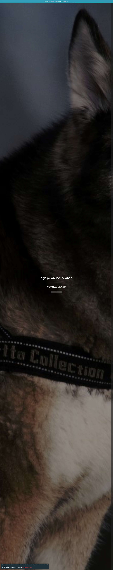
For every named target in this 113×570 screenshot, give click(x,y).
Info (56, 291)
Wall (112, 285)
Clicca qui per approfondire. (27, 567)
